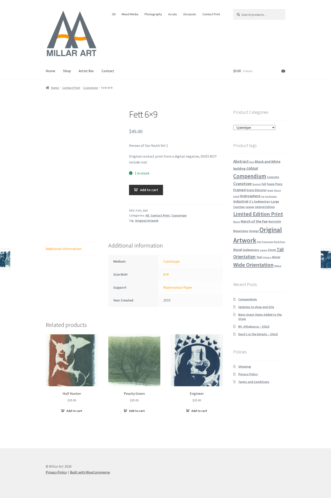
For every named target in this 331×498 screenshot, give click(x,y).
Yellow (277, 265)
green (270, 190)
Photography (153, 14)
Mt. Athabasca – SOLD (254, 326)
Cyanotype (90, 88)
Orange (254, 231)
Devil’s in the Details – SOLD (258, 334)
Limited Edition (265, 207)
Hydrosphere (250, 196)
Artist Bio (86, 71)
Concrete (273, 177)
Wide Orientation (253, 264)
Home (50, 71)
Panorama (267, 241)
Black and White (268, 161)
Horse (277, 190)
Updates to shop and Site (256, 307)
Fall (263, 184)
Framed (239, 190)
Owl (259, 241)
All (147, 215)
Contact (108, 71)
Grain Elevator (256, 190)
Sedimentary (251, 250)
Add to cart (149, 190)
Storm (272, 250)
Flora (278, 184)
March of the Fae (254, 221)
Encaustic (190, 14)
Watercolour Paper (177, 287)
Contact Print (211, 14)
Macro (236, 221)
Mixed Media (130, 14)
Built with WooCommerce (90, 472)
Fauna (270, 184)
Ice (262, 196)
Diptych (256, 184)
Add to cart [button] (74, 411)
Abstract (241, 161)
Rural (237, 249)
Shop (67, 71)
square (263, 250)
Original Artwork (146, 221)
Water (276, 257)
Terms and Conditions (253, 382)
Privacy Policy (248, 374)
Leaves (249, 207)
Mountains (240, 231)
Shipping (244, 366)
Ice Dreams (271, 196)
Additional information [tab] (64, 248)
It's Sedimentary (259, 201)
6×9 (166, 274)
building (239, 168)
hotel (236, 196)
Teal (259, 257)
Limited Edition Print (258, 213)
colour (252, 168)
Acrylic (172, 14)
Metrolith (274, 221)
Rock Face (279, 241)
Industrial (240, 201)
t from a (267, 257)
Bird (251, 162)
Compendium (249, 176)
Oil (114, 14)
